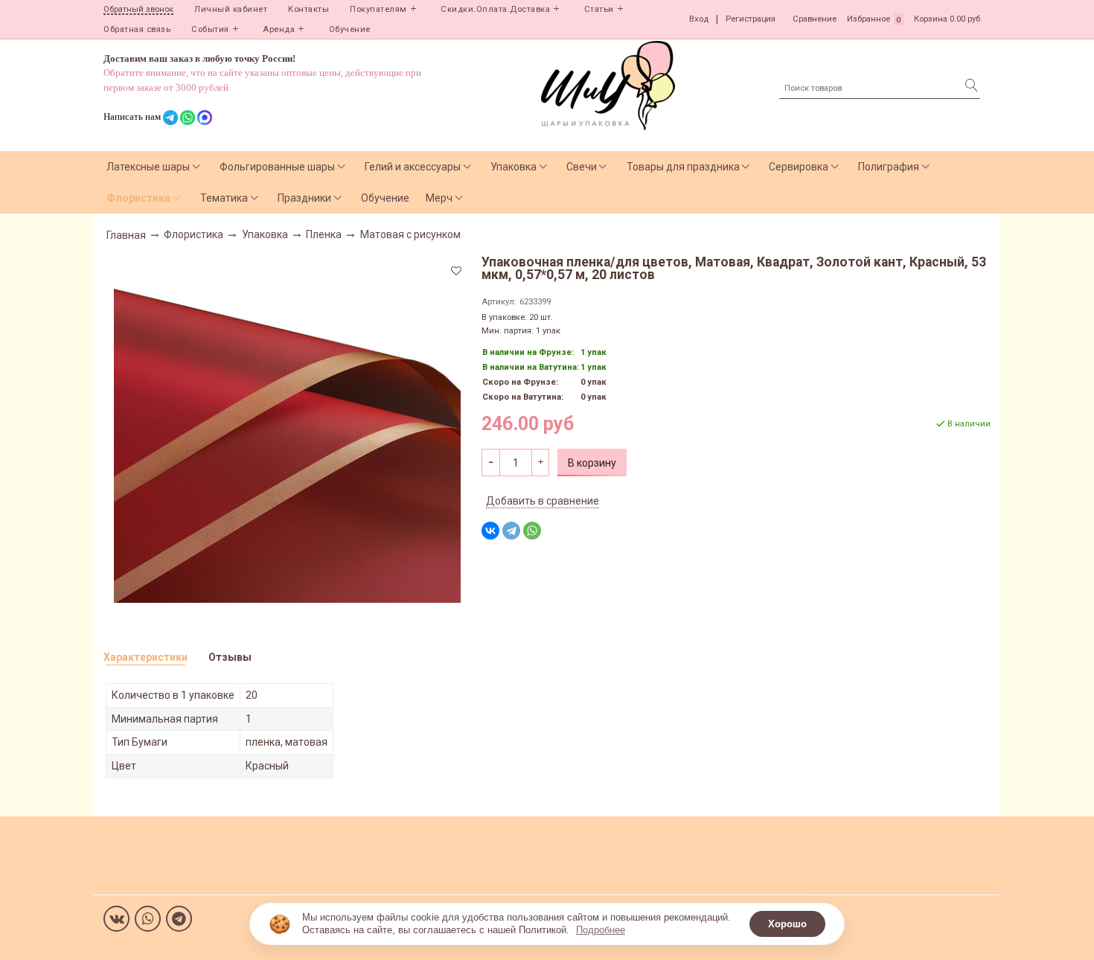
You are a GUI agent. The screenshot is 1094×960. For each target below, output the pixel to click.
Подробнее (600, 929)
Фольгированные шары (277, 167)
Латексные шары (148, 167)
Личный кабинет (230, 9)
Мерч (439, 198)
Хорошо (787, 923)
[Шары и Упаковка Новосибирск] (608, 84)
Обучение (350, 29)
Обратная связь (136, 29)
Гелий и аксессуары (413, 167)
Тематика (224, 198)
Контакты (308, 9)
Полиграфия (888, 167)
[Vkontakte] (116, 919)
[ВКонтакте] (490, 531)
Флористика (138, 198)
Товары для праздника (683, 167)
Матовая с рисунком (410, 234)
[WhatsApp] (532, 531)
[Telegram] (511, 531)
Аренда (279, 29)
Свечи (581, 167)
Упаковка (513, 167)
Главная (126, 235)
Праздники (304, 198)
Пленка (324, 234)
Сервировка (798, 167)
